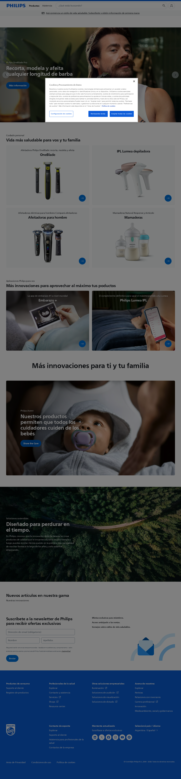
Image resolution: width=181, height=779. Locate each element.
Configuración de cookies (61, 113)
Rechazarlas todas (98, 113)
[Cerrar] (134, 81)
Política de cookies (108, 106)
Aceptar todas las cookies (121, 113)
